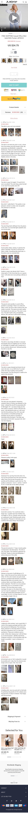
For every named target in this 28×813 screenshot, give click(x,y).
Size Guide (14, 67)
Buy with (10, 99)
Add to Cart (14, 85)
